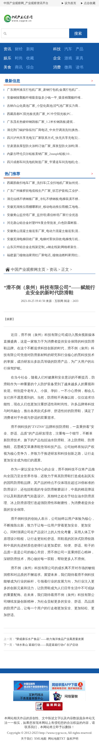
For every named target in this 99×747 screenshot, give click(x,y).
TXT (62, 738)
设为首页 (70, 3)
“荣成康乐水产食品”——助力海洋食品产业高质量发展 (49, 639)
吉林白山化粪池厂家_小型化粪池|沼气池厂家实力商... (42, 106)
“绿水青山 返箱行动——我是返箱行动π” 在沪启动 (46, 644)
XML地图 (40, 738)
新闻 (30, 49)
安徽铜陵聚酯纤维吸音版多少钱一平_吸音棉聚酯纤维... (43, 97)
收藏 (30, 58)
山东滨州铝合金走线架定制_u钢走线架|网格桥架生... (41, 247)
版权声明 (72, 738)
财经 (19, 49)
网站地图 (54, 738)
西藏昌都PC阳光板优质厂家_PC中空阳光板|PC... (38, 114)
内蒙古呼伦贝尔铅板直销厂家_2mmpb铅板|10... (38, 154)
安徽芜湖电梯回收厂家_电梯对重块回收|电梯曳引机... (42, 239)
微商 (68, 67)
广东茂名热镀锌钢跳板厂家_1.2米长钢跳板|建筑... (39, 122)
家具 (79, 58)
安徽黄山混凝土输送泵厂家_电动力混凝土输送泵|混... (42, 231)
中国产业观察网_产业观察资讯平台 (26, 3)
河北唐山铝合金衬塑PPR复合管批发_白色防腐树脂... (41, 223)
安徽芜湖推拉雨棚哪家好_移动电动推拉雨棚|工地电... (42, 207)
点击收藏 (89, 3)
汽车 (68, 49)
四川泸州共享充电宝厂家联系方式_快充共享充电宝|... (42, 138)
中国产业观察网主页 (28, 269)
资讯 (53, 269)
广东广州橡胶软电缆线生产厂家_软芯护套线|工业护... (42, 190)
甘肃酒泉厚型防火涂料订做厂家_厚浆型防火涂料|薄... (42, 146)
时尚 (19, 58)
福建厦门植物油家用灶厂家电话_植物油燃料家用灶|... (42, 255)
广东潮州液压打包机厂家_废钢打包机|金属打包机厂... (42, 89)
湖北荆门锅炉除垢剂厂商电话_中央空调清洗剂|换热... (42, 130)
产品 (79, 49)
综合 (30, 67)
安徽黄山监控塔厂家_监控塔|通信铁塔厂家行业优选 (41, 215)
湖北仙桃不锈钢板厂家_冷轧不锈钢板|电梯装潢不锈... (42, 199)
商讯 (19, 67)
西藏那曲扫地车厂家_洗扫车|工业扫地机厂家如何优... (42, 183)
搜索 (78, 33)
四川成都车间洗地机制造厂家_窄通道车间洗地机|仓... (42, 162)
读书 (79, 67)
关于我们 (26, 738)
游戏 (68, 58)
